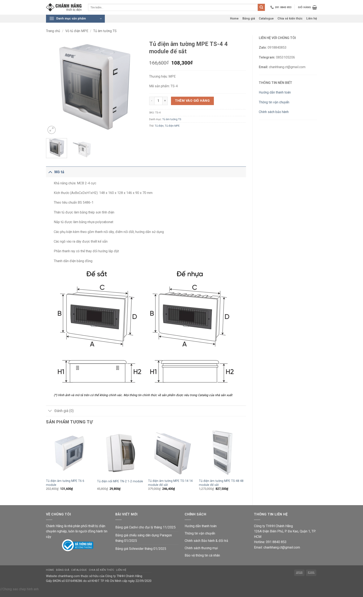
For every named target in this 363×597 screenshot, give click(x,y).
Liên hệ (311, 18)
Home (234, 18)
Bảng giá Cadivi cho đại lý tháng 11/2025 (145, 527)
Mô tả (59, 172)
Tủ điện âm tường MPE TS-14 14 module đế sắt (170, 483)
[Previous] (53, 86)
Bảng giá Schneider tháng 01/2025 (140, 549)
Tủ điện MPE (172, 125)
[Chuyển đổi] (50, 171)
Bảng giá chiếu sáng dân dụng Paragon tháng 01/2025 (143, 538)
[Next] (135, 86)
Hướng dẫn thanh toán (275, 92)
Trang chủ (53, 31)
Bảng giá (248, 18)
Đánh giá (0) (64, 411)
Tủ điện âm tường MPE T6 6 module (65, 483)
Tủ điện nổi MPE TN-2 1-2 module (120, 481)
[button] (307, 7)
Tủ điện (159, 125)
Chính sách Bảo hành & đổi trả (206, 541)
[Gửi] (261, 7)
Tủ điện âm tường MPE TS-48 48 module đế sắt (221, 483)
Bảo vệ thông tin (196, 555)
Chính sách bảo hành (274, 112)
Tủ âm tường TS (105, 31)
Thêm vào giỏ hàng (192, 101)
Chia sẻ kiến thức (290, 18)
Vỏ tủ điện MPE (76, 31)
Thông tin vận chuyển (274, 102)
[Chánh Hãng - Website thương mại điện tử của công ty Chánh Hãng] (64, 7)
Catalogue (266, 18)
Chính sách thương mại (201, 548)
